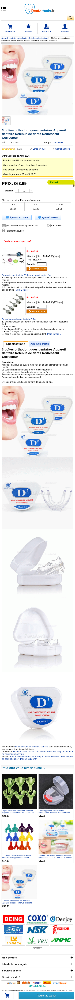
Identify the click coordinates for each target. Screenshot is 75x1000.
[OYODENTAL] (60, 982)
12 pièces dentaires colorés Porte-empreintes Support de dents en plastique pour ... (16, 857)
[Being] (13, 919)
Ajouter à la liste (62, 149)
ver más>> (38, 948)
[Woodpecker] (61, 930)
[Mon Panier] (7, 996)
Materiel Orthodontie (18, 38)
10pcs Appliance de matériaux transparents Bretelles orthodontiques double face (54, 812)
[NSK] (37, 930)
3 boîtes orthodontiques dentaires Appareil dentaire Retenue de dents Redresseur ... (17, 903)
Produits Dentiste (40, 746)
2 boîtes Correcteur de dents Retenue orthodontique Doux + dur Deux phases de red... (55, 857)
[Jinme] (61, 940)
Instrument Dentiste (34, 990)
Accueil (4, 38)
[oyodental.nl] (37, 985)
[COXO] (37, 919)
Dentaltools (57, 142)
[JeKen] (13, 930)
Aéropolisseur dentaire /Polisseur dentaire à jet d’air (26, 275)
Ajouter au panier (46, 995)
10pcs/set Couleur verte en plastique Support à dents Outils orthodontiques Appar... (18, 812)
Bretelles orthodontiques (38, 38)
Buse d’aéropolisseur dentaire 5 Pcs (19, 319)
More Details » (22, 290)
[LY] (13, 940)
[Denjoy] (61, 919)
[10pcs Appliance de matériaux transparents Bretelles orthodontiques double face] (56, 791)
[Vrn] (37, 940)
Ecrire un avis (39, 149)
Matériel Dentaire (23, 746)
